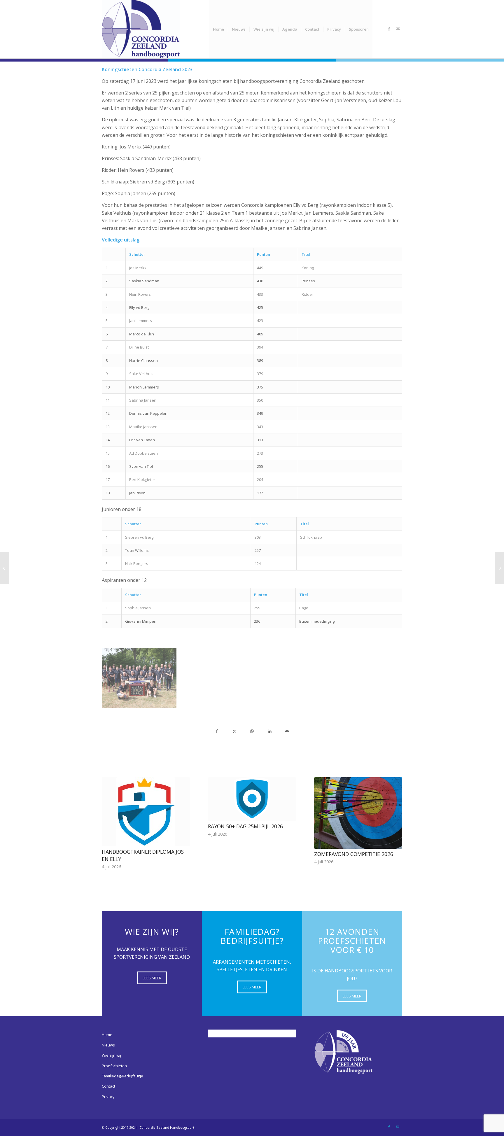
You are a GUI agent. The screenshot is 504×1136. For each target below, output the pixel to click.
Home (107, 1034)
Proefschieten (114, 1065)
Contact (108, 1086)
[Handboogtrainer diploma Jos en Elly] (146, 811)
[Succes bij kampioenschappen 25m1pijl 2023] (4, 568)
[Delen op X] (234, 731)
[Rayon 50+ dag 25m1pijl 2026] (252, 799)
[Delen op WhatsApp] (252, 731)
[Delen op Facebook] (216, 731)
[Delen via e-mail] (287, 731)
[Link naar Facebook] (389, 28)
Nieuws (108, 1045)
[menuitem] (218, 29)
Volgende (393, 813)
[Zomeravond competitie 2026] (358, 813)
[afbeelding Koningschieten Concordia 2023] (139, 678)
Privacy (108, 1096)
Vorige (110, 813)
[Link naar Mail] (397, 28)
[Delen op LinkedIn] (269, 731)
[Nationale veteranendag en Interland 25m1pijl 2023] (499, 568)
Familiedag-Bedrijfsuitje (122, 1076)
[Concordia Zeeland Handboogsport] (141, 29)
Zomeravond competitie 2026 (353, 853)
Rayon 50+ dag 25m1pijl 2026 (245, 826)
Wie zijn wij (111, 1055)
